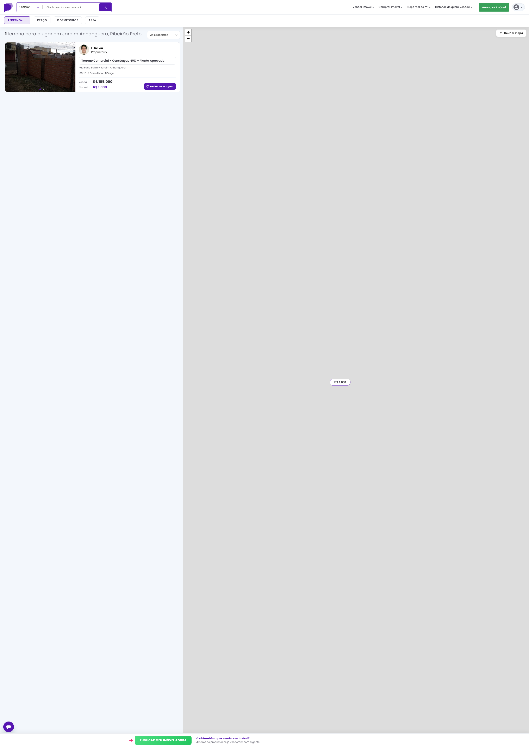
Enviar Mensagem (161, 86)
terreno (15, 20)
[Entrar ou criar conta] (518, 7)
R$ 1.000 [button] (340, 382)
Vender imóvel (362, 7)
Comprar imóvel (389, 7)
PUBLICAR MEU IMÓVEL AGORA (163, 740)
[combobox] (71, 7)
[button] (188, 32)
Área (92, 20)
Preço (42, 20)
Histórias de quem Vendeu (452, 7)
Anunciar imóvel (494, 7)
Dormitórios (67, 20)
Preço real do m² (417, 7)
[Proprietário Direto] (9, 7)
